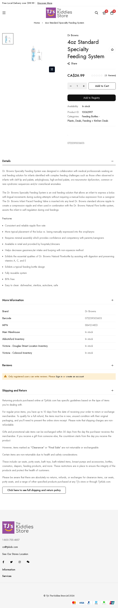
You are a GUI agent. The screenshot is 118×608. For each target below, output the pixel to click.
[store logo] (59, 13)
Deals (78, 121)
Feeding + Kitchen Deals (95, 121)
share (74, 63)
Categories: (73, 116)
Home (37, 22)
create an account (75, 376)
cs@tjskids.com (10, 547)
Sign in (59, 376)
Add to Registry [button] (91, 98)
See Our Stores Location (15, 554)
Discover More (44, 3)
